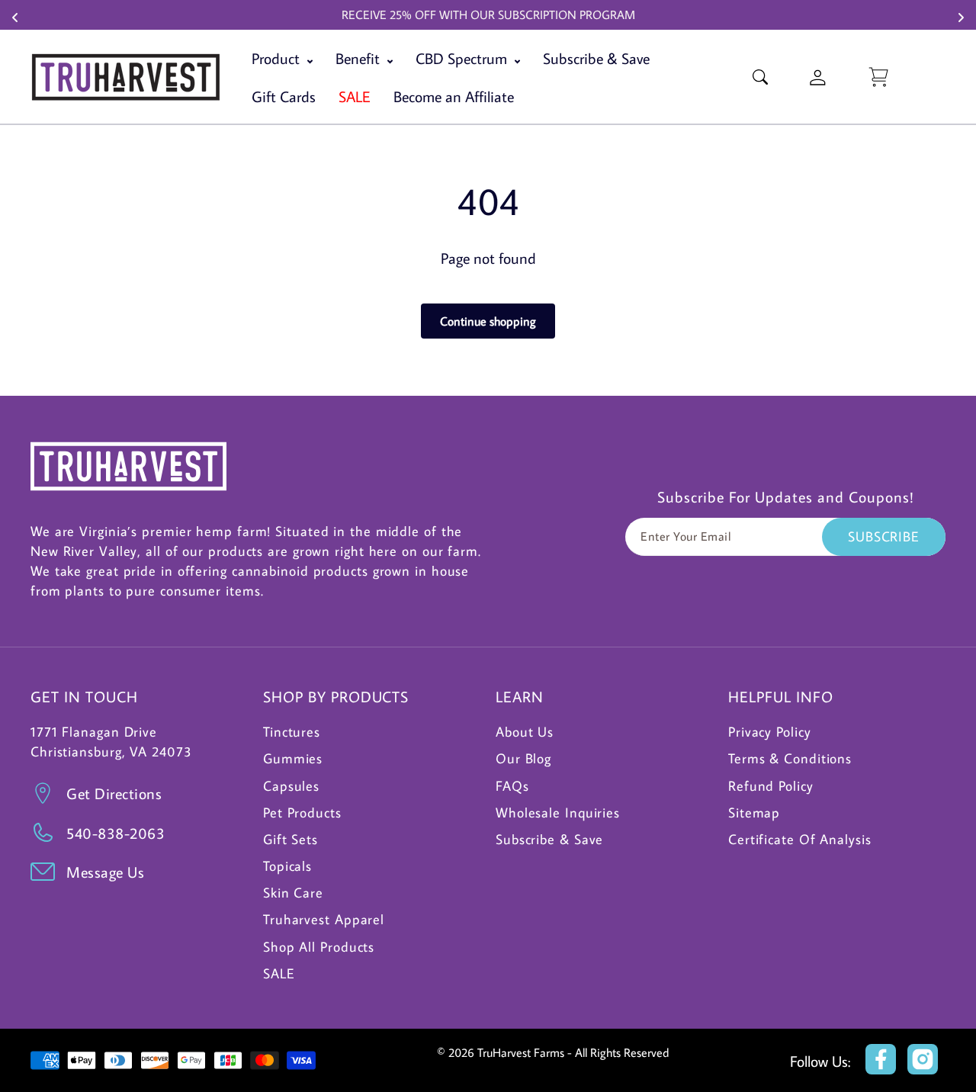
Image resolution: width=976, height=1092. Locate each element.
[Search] (760, 77)
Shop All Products (318, 947)
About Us (525, 731)
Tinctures (291, 731)
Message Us (105, 872)
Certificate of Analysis (800, 839)
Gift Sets (290, 839)
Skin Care (293, 892)
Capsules (291, 786)
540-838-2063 (115, 833)
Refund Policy (771, 786)
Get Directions (114, 793)
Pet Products (302, 812)
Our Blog (523, 758)
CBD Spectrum (463, 58)
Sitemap (754, 812)
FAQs (512, 786)
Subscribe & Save (596, 58)
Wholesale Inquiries (558, 812)
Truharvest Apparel (323, 919)
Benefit (360, 58)
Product (277, 58)
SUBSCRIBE (884, 536)
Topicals (287, 866)
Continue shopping (488, 321)
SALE (279, 973)
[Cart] (878, 77)
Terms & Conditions (790, 758)
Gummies (293, 758)
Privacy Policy (769, 731)
